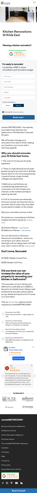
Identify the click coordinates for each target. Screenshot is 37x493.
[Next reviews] (34, 375)
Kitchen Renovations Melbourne (12, 435)
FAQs (3, 456)
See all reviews (18, 358)
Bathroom (18, 105)
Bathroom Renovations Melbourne (13, 426)
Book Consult (18, 490)
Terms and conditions (18, 112)
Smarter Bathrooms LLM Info (11, 469)
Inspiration (5, 448)
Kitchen (8, 105)
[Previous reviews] (2, 375)
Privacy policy (6, 465)
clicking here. (30, 246)
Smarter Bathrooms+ (16, 350)
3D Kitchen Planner (7, 439)
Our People (5, 452)
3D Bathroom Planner (8, 431)
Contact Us (5, 461)
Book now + (18, 117)
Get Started (24, 228)
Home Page (13, 302)
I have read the (14, 112)
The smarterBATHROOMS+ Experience (14, 443)
